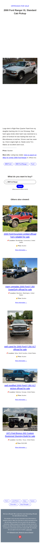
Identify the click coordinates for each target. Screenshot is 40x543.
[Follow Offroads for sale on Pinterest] (20, 538)
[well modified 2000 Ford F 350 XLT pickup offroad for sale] (20, 382)
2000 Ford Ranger (21, 164)
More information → (21, 250)
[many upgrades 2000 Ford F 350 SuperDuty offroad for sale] (20, 283)
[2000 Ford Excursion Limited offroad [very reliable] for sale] (20, 231)
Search (20, 186)
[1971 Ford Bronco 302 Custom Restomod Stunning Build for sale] (20, 430)
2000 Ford (8, 164)
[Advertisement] (20, 37)
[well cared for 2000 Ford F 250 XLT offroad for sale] (20, 343)
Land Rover (15, 501)
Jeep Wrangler (24, 504)
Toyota (32, 501)
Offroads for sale (20, 6)
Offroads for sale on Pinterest (26, 532)
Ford (32, 164)
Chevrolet (13, 504)
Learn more (29, 529)
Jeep (24, 501)
